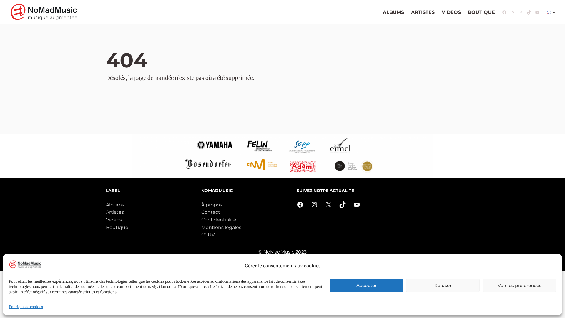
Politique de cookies (26, 306)
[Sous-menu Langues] (554, 12)
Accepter (366, 285)
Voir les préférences (519, 285)
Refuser (442, 285)
